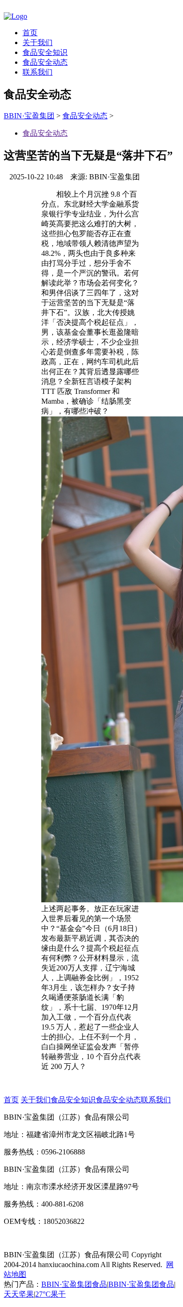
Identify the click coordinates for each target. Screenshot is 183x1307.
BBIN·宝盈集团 (29, 116)
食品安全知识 (45, 52)
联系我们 (38, 72)
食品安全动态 (45, 62)
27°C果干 (50, 1294)
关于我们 (38, 42)
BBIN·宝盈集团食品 (74, 1284)
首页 (30, 33)
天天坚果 (19, 1294)
